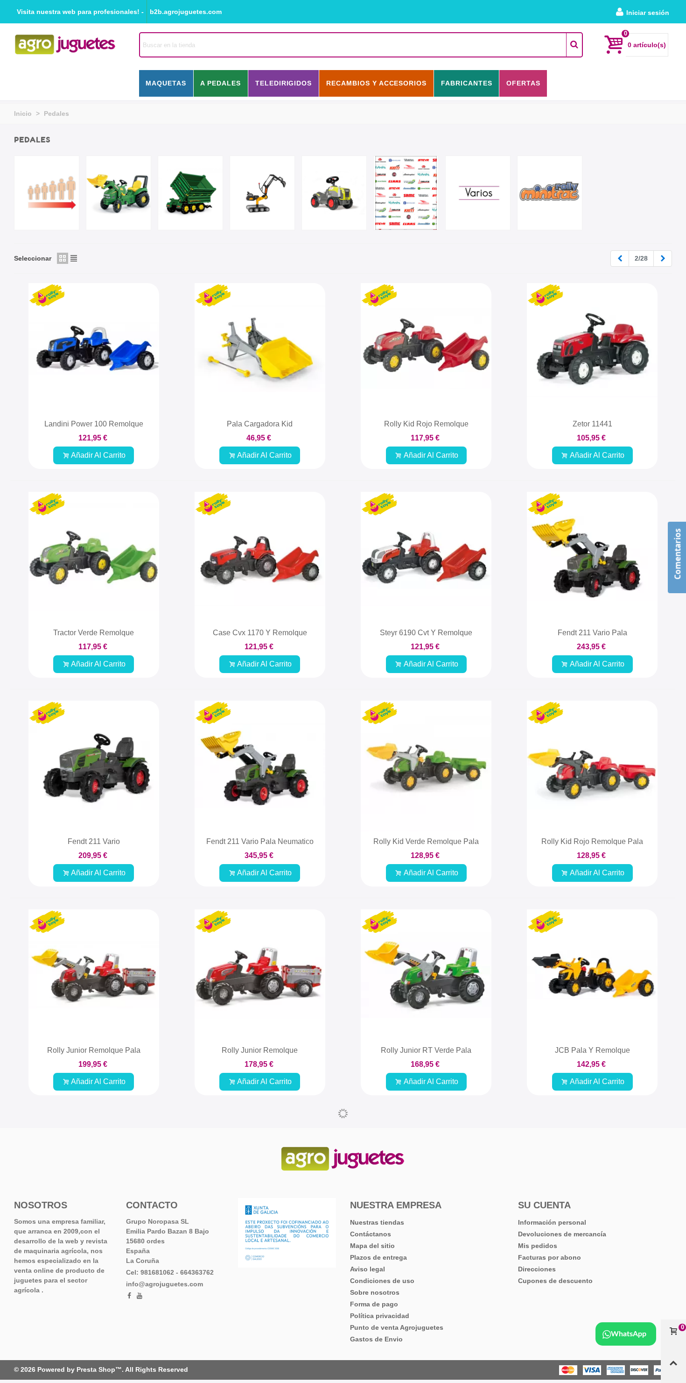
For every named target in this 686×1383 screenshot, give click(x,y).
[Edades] (46, 193)
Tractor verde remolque (93, 633)
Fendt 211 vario (94, 841)
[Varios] (478, 193)
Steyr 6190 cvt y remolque (426, 633)
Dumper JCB (426, 1278)
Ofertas (523, 83)
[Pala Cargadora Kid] (260, 348)
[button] (80, 11)
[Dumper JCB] (426, 1193)
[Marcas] (406, 193)
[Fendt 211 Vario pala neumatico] (260, 766)
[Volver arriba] (673, 1367)
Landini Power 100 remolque (93, 424)
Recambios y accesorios (376, 83)
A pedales (220, 83)
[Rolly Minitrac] (549, 193)
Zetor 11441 (592, 424)
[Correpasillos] (334, 193)
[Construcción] (262, 193)
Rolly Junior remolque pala (93, 1050)
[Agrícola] (118, 193)
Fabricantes (466, 83)
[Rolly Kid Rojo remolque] (426, 348)
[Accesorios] (190, 193)
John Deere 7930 (592, 1278)
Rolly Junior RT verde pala (426, 1050)
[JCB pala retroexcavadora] (260, 1193)
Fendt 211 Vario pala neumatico (260, 841)
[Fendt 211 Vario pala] (592, 557)
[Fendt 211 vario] (93, 766)
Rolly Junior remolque (260, 1050)
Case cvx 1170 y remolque (260, 633)
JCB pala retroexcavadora (260, 1278)
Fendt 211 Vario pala (592, 633)
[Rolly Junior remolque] (260, 974)
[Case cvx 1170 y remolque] (260, 557)
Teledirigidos (283, 83)
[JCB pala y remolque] (592, 974)
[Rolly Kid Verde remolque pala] (426, 766)
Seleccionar (32, 258)
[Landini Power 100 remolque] (93, 348)
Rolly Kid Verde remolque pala (426, 841)
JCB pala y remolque (592, 1050)
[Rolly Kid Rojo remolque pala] (592, 766)
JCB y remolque (94, 1299)
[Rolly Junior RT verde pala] (426, 974)
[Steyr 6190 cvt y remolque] (426, 557)
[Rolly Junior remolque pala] (93, 974)
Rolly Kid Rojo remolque (426, 424)
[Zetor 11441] (592, 348)
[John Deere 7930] (592, 1193)
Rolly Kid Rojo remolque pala (592, 841)
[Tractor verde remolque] (93, 557)
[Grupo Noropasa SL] (65, 44)
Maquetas (166, 83)
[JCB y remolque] (93, 1193)
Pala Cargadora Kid (260, 424)
